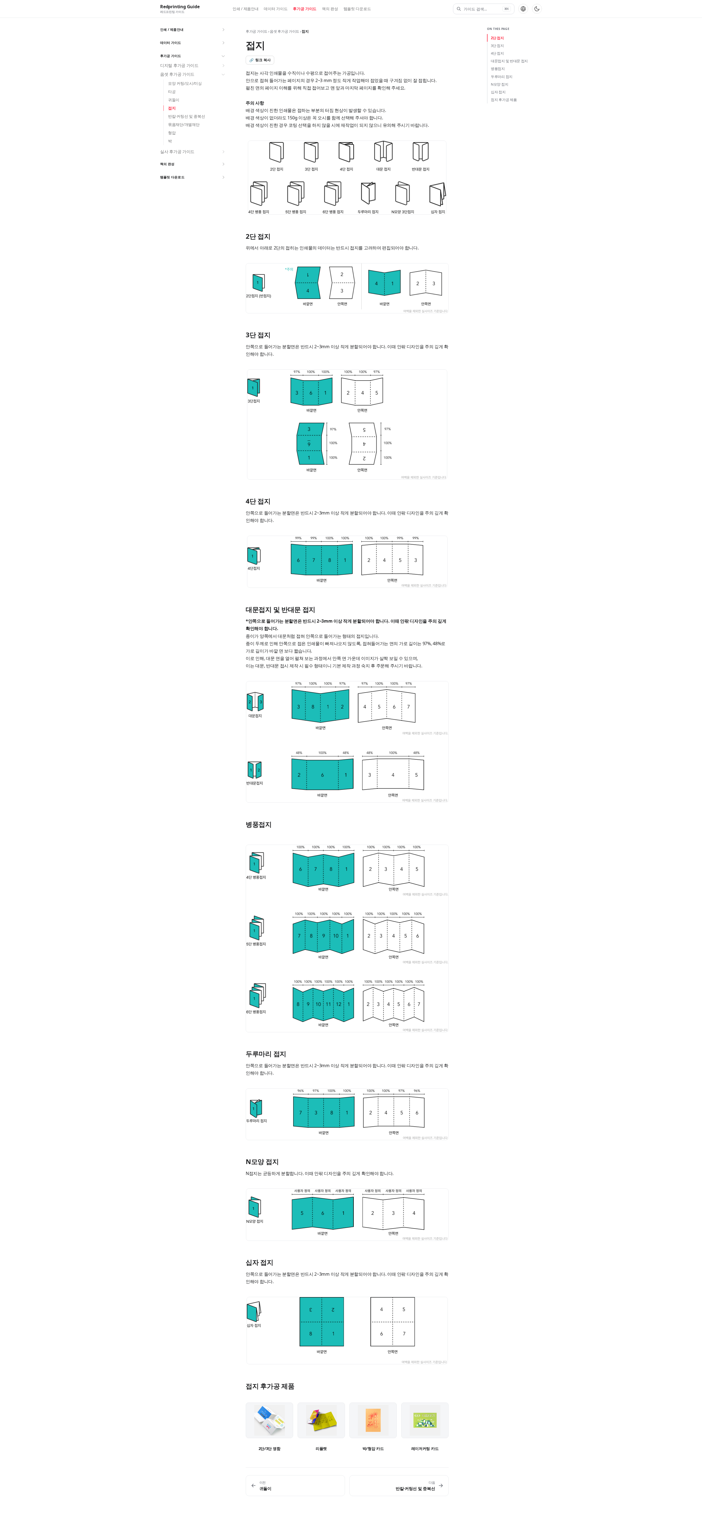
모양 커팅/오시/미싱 (185, 83)
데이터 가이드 (275, 8)
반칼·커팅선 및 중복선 (186, 116)
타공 (172, 91)
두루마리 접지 (502, 76)
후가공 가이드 (304, 8)
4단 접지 (497, 53)
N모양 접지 (499, 84)
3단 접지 (497, 45)
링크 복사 (260, 60)
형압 (172, 132)
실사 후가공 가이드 (177, 151)
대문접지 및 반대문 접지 (509, 61)
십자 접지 (498, 91)
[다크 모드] (537, 9)
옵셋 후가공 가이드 (177, 74)
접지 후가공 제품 (504, 99)
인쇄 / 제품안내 (245, 8)
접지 (172, 108)
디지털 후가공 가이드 (179, 65)
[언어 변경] (523, 9)
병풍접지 (498, 68)
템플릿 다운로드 (357, 8)
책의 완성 (330, 8)
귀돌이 (173, 99)
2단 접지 (497, 37)
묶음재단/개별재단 (183, 124)
